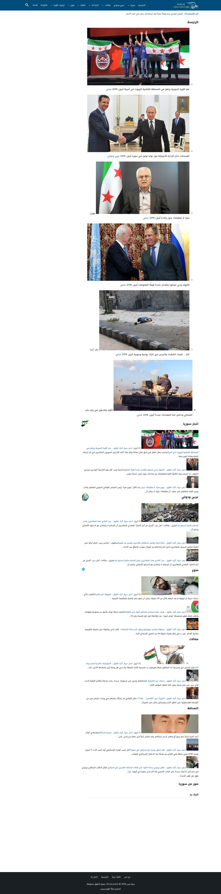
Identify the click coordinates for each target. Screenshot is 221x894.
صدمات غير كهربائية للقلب (153, 681)
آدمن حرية (128, 448)
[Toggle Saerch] (27, 5)
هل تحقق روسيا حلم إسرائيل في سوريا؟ (147, 750)
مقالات (108, 5)
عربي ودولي (119, 5)
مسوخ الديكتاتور (104, 732)
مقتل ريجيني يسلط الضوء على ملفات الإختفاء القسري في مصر (137, 767)
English (44, 5)
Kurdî (35, 5)
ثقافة (82, 5)
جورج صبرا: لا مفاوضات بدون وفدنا (150, 487)
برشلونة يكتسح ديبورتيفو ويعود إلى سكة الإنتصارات (142, 629)
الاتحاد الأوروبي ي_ (174, 14)
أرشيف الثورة (59, 5)
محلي (109, 89)
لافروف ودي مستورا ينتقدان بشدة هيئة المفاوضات (143, 470)
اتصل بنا (94, 877)
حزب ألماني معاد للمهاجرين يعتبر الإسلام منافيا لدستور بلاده (138, 560)
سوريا (132, 5)
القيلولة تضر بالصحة (102, 594)
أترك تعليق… (117, 448)
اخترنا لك (95, 5)
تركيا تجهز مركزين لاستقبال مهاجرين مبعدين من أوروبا (141, 543)
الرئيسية (141, 5)
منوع (72, 5)
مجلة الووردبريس (107, 889)
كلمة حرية (116, 877)
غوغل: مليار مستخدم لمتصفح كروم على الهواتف (144, 612)
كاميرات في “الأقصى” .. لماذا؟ (151, 698)
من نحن (127, 877)
